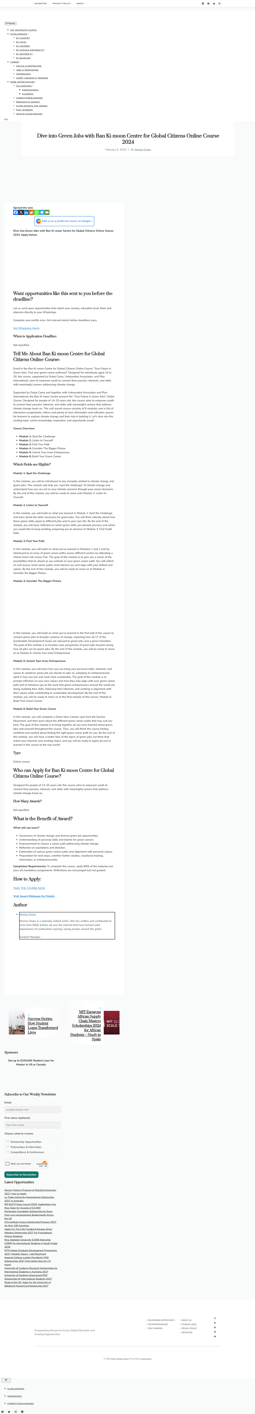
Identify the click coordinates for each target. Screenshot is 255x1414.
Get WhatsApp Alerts (23, 30)
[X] (21, 212)
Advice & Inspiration (28, 66)
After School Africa (120, 1358)
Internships (23, 74)
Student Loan (189, 1324)
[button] (6, 120)
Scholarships (18, 34)
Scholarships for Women (32, 106)
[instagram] (219, 4)
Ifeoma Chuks (143, 149)
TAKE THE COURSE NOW (29, 888)
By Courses (23, 46)
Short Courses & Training (32, 78)
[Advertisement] (64, 181)
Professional (30, 90)
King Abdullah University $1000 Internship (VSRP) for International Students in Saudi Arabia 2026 (31, 1243)
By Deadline (23, 58)
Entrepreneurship (158, 1324)
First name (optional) (17, 1118)
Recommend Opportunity (161, 1320)
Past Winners (24, 110)
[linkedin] (203, 4)
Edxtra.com (146, 1358)
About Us (187, 1320)
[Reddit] (31, 212)
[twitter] (214, 4)
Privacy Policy (62, 3)
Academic (27, 94)
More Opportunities (22, 82)
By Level (21, 42)
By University (24, 54)
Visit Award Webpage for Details (34, 896)
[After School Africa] (26, 19)
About (80, 3)
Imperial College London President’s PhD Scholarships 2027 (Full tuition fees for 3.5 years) (27, 1261)
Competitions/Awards (29, 98)
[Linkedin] (26, 212)
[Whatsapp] (36, 212)
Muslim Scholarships (29, 114)
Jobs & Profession (27, 70)
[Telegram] (41, 212)
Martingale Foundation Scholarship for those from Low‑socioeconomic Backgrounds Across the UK (29, 1215)
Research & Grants (28, 102)
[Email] (46, 212)
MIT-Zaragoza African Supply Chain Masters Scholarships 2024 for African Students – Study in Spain (85, 1026)
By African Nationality (30, 50)
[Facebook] (15, 212)
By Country (23, 38)
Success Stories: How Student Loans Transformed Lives (43, 1026)
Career (14, 62)
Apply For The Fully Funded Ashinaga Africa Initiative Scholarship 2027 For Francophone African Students (28, 1233)
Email (7, 1102)
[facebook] (208, 4)
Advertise (41, 3)
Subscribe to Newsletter (21, 1174)
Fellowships (24, 86)
